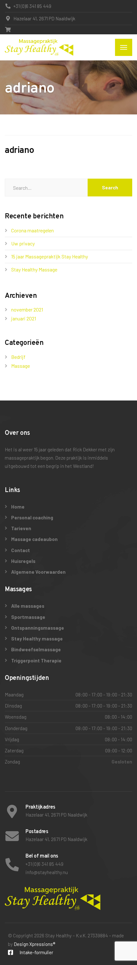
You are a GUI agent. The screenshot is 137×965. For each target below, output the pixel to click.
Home (18, 507)
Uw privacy (23, 243)
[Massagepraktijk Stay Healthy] (39, 47)
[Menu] (123, 47)
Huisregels (23, 561)
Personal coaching (32, 517)
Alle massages (27, 606)
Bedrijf (18, 357)
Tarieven (21, 528)
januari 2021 (23, 318)
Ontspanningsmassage (37, 628)
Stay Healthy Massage (34, 269)
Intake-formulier (36, 952)
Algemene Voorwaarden (38, 572)
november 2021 (27, 309)
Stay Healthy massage (37, 638)
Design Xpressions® (34, 944)
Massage (20, 366)
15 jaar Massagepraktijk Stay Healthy (49, 256)
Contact (20, 550)
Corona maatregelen (32, 230)
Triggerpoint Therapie (36, 660)
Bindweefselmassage (36, 649)
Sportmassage (28, 617)
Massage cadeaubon (34, 539)
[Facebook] (10, 952)
